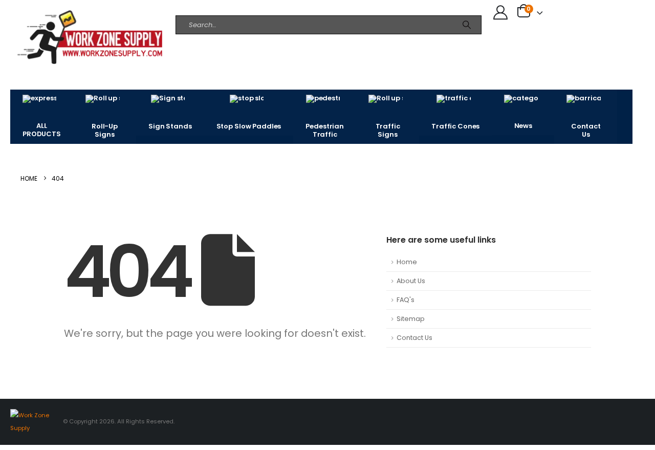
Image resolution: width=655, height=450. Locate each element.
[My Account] (500, 12)
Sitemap (411, 318)
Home (407, 262)
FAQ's (405, 299)
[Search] (466, 25)
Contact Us (414, 337)
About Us (411, 280)
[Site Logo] (55, 37)
